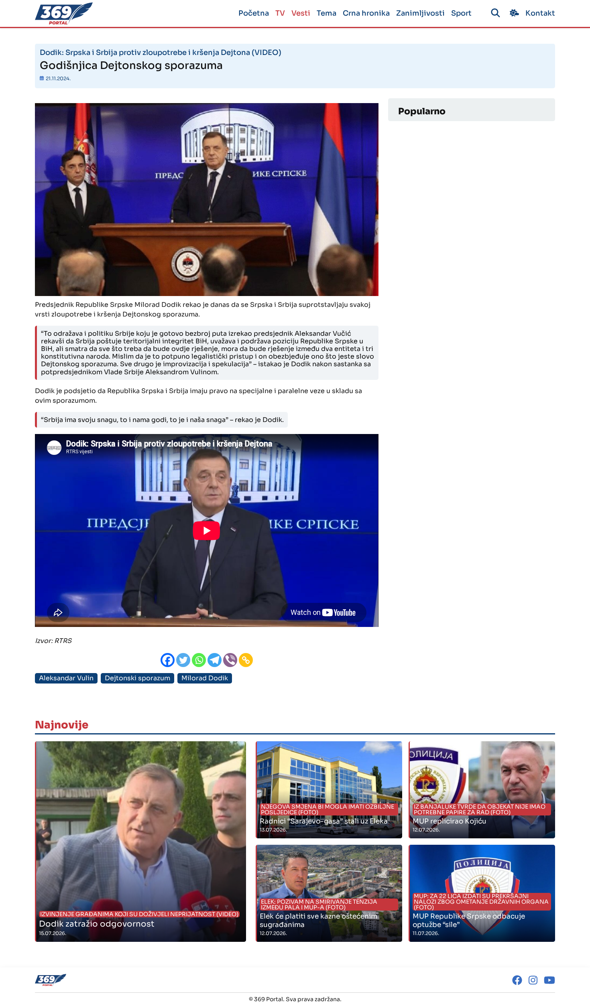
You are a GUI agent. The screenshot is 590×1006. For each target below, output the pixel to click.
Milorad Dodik (204, 678)
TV (280, 13)
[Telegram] (215, 660)
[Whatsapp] (199, 660)
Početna (253, 13)
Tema (326, 13)
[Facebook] (168, 660)
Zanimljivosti (420, 13)
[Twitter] (183, 660)
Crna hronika (366, 13)
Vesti (300, 13)
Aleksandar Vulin (66, 678)
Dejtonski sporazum (137, 678)
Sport (461, 13)
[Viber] (230, 660)
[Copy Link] (246, 660)
